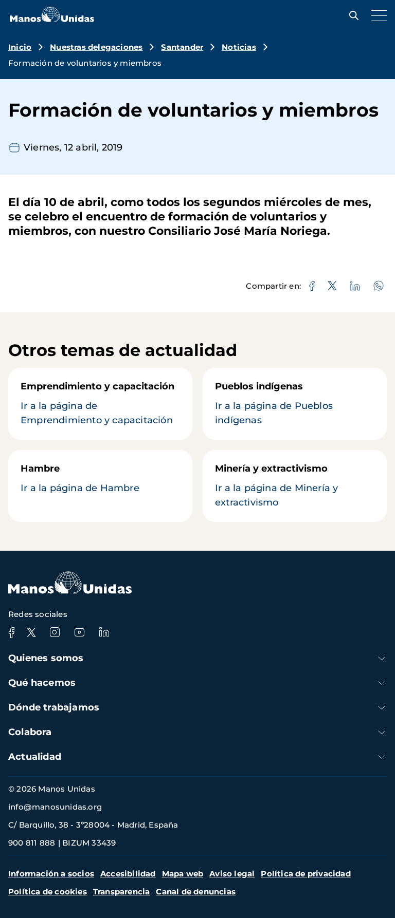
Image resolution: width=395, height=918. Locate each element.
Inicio (19, 47)
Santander (182, 47)
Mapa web (183, 873)
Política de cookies (47, 891)
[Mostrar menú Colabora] (381, 732)
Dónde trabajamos (53, 707)
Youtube (79, 632)
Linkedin (104, 632)
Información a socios (51, 873)
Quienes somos (46, 658)
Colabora (30, 732)
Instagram (54, 632)
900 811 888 (31, 843)
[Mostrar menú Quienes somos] (381, 658)
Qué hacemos (42, 682)
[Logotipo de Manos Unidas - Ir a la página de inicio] (52, 19)
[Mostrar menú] (376, 15)
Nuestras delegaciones (96, 47)
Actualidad (34, 756)
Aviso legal (232, 873)
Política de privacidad (305, 873)
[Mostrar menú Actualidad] (381, 757)
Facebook (11, 632)
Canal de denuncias (196, 891)
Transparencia (121, 891)
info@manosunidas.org (55, 807)
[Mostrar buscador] (351, 15)
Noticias (239, 47)
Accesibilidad (128, 873)
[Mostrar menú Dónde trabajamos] (381, 708)
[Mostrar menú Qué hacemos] (381, 683)
